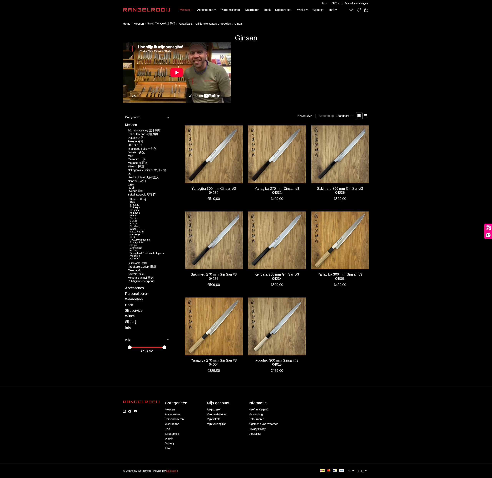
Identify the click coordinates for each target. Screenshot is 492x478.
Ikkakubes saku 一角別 (142, 148)
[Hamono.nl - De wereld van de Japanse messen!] (146, 10)
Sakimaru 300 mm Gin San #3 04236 (340, 191)
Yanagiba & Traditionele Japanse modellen (204, 23)
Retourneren (256, 419)
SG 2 (132, 237)
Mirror (133, 215)
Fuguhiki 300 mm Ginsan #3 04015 (276, 362)
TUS (132, 202)
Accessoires (134, 288)
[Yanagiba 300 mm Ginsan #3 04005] (340, 240)
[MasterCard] (328, 471)
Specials (134, 258)
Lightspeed (172, 471)
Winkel (130, 316)
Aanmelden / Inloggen (356, 3)
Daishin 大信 (136, 137)
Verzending (256, 414)
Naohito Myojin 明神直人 (143, 177)
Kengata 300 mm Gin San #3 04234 (277, 276)
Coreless (134, 226)
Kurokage (135, 234)
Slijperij (130, 322)
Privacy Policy (257, 428)
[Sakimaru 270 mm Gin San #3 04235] (214, 240)
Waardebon (251, 9)
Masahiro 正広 (137, 159)
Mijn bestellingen (217, 414)
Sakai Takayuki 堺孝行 (161, 23)
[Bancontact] (335, 471)
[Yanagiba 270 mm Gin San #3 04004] (214, 326)
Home (126, 23)
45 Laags (135, 212)
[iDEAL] (322, 471)
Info (128, 327)
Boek (267, 9)
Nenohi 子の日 (137, 181)
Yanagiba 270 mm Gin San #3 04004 (214, 362)
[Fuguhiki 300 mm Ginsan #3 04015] (277, 326)
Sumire (134, 218)
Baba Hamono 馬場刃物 (143, 134)
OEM (131, 184)
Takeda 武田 (135, 270)
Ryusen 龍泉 (136, 190)
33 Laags (135, 207)
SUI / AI (134, 223)
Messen (139, 23)
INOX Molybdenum (140, 239)
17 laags (134, 204)
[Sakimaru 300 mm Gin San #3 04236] (340, 154)
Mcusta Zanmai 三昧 (140, 277)
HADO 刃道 (135, 145)
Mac (130, 155)
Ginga (133, 229)
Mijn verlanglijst (216, 423)
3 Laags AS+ (136, 242)
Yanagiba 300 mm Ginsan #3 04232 (213, 191)
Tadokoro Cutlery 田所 (142, 266)
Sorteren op (326, 115)
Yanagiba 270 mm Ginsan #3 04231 (277, 191)
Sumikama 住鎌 (137, 263)
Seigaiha (135, 210)
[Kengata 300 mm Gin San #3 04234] (277, 240)
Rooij (131, 187)
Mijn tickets (213, 419)
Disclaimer (255, 433)
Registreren (214, 409)
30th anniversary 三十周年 (144, 130)
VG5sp (133, 221)
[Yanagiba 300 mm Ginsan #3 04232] (214, 154)
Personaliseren (230, 9)
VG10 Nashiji (137, 231)
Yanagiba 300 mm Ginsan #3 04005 (340, 276)
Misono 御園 (136, 166)
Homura (134, 250)
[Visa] (341, 471)
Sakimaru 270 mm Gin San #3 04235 (214, 276)
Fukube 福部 (135, 141)
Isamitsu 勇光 (136, 152)
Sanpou (134, 245)
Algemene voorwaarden (263, 423)
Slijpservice (133, 311)
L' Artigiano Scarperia (141, 281)
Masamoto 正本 (138, 162)
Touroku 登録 (136, 274)
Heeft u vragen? (258, 409)
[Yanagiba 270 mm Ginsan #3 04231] (277, 154)
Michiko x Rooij (138, 199)
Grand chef (136, 248)
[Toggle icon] (351, 9)
